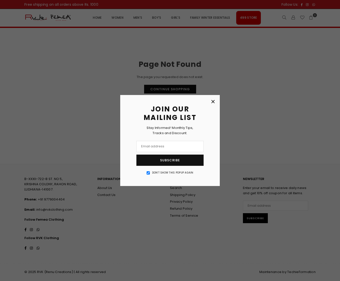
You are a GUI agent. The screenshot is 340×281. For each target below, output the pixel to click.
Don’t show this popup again (172, 173)
